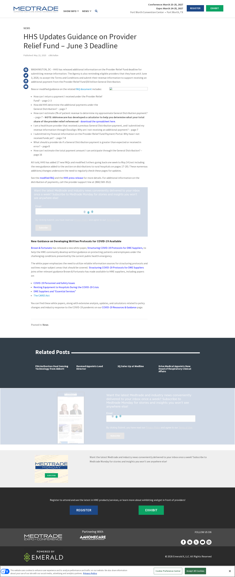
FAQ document (84, 89)
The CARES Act (42, 295)
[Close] (229, 571)
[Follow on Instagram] (209, 542)
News (27, 28)
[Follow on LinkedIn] (189, 542)
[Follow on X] (196, 542)
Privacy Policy (90, 573)
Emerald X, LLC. (181, 556)
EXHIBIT (215, 8)
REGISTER (195, 8)
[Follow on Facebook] (183, 542)
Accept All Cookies (195, 571)
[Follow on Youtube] (202, 542)
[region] (117, 571)
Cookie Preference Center (168, 571)
